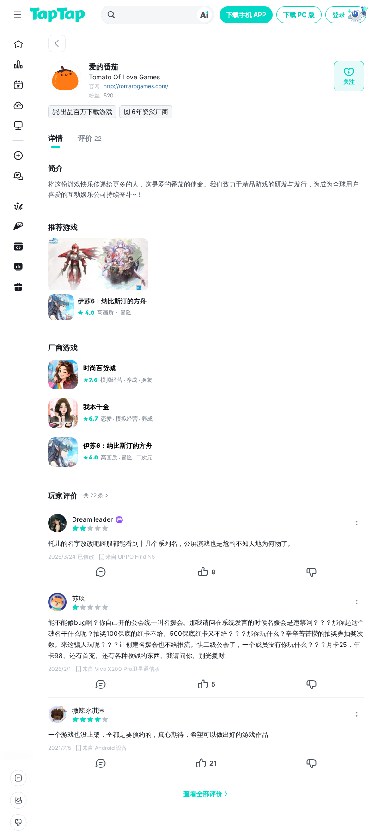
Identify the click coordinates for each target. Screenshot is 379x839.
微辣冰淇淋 (88, 710)
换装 (146, 379)
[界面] (18, 822)
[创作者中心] (16, 267)
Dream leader (92, 519)
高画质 (109, 457)
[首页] (16, 44)
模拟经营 (111, 379)
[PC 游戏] (16, 125)
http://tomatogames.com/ (136, 86)
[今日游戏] (16, 85)
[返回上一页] (57, 43)
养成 (131, 379)
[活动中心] (16, 287)
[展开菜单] (17, 14)
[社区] (16, 176)
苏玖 (78, 598)
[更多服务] (18, 778)
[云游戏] (16, 105)
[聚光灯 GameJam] (16, 226)
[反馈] (18, 800)
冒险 (126, 457)
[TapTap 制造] (16, 206)
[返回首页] (57, 14)
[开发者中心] (16, 246)
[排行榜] (16, 64)
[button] (346, 14)
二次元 (144, 457)
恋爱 (106, 418)
